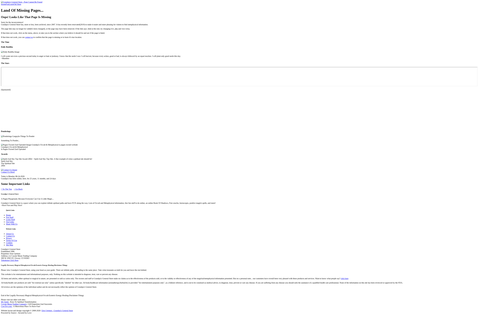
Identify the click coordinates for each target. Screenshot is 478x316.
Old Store (17, 4)
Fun (7, 4)
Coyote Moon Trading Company (14, 304)
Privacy (9, 238)
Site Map (9, 245)
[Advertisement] (75, 110)
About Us (10, 234)
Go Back (18, 189)
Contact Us (10, 236)
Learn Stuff (10, 220)
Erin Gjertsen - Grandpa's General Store (57, 311)
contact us (29, 37)
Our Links (10, 222)
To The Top (6, 189)
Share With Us (11, 224)
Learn (11, 4)
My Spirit (5, 302)
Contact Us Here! (8, 172)
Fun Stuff (9, 217)
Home (3, 4)
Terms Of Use (11, 240)
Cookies (9, 243)
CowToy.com (6, 306)
